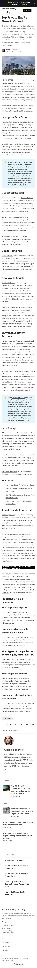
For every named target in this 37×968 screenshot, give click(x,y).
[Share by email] (27, 724)
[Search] (20, 10)
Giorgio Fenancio (12, 49)
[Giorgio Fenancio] (4, 50)
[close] (34, 3)
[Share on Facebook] (15, 724)
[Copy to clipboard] (33, 724)
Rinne (12, 961)
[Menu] (33, 10)
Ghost (7, 961)
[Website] (5, 770)
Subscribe (27, 10)
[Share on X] (4, 724)
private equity (7, 718)
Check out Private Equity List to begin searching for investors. (17, 567)
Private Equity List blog (14, 958)
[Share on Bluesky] (9, 724)
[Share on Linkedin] (21, 724)
